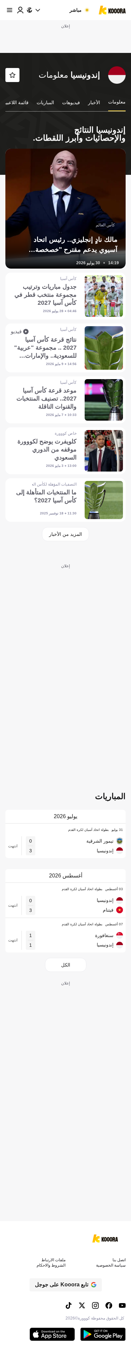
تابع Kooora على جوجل (61, 1284)
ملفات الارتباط (53, 1260)
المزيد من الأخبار (65, 534)
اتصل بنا (119, 1260)
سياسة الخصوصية (111, 1265)
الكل (65, 965)
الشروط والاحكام (51, 1265)
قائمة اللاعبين (15, 102)
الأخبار (94, 102)
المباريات (45, 102)
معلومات (117, 101)
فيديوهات (71, 102)
